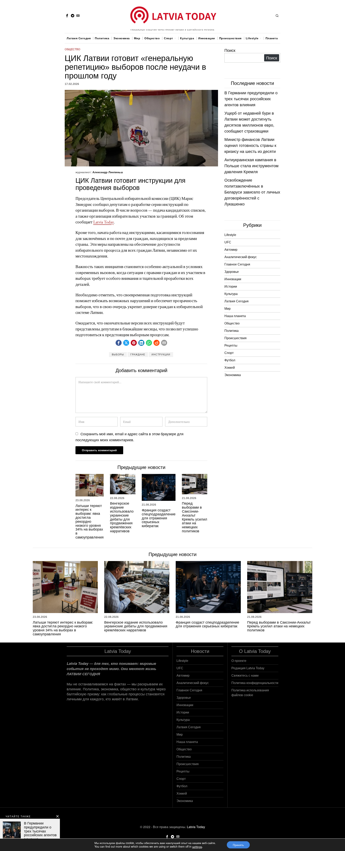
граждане (137, 354)
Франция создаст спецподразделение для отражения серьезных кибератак (158, 518)
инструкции (161, 354)
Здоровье (231, 271)
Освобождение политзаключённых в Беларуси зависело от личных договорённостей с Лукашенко (252, 192)
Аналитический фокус (240, 257)
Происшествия (235, 338)
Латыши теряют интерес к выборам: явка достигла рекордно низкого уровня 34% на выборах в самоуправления (89, 521)
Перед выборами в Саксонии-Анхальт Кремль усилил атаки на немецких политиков (194, 517)
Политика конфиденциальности (254, 683)
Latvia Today (103, 222)
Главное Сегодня (237, 264)
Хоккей (229, 367)
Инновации (232, 279)
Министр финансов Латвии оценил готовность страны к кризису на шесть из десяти (250, 145)
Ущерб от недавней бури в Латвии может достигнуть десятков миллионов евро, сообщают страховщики (249, 122)
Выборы (118, 354)
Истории (230, 286)
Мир (227, 308)
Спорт (229, 353)
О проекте (238, 660)
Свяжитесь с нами (245, 675)
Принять (238, 845)
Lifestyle (230, 235)
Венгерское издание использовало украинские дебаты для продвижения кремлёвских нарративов (122, 517)
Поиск (229, 50)
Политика (231, 330)
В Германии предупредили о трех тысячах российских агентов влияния (251, 98)
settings (197, 847)
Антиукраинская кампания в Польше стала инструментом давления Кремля (251, 165)
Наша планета (235, 316)
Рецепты (230, 345)
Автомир (230, 249)
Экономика (232, 375)
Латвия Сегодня (236, 301)
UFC (227, 242)
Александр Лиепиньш (107, 172)
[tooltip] (67, 15)
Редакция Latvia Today (247, 668)
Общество (72, 49)
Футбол (229, 360)
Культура (231, 294)
